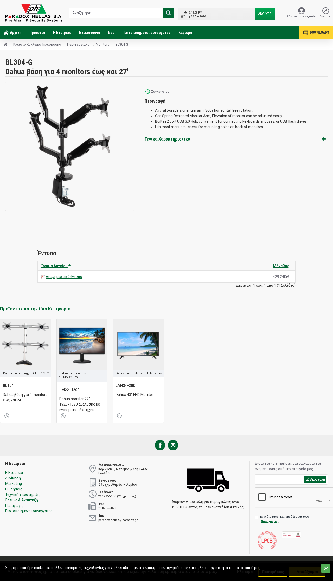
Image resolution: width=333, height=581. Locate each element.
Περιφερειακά (78, 44)
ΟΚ (326, 568)
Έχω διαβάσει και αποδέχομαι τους (285, 519)
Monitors (102, 44)
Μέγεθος (281, 266)
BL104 (8, 385)
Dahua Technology (16, 373)
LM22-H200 (69, 390)
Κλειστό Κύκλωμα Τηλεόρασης (37, 44)
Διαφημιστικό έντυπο (64, 277)
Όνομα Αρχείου (54, 266)
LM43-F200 (125, 385)
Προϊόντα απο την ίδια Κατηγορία (35, 308)
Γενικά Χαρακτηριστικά (167, 139)
